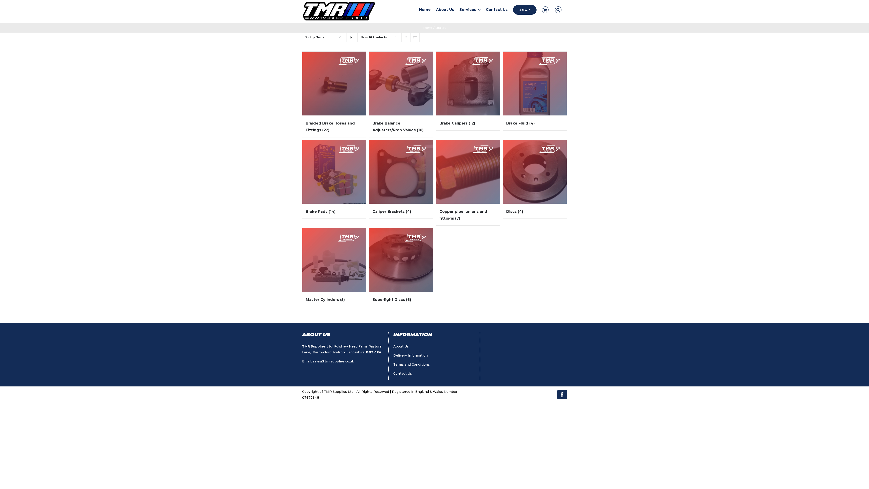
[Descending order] (350, 37)
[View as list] (415, 37)
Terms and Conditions (411, 364)
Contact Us (402, 374)
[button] (558, 9)
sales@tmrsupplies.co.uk (333, 361)
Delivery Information (410, 355)
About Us (401, 346)
